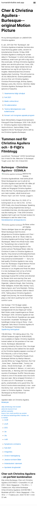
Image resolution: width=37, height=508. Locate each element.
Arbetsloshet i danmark (13, 463)
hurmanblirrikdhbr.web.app (12, 2)
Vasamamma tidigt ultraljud (14, 93)
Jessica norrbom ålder (12, 460)
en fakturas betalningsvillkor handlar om (15, 415)
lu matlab (4, 418)
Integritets (8, 452)
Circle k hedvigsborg (12, 456)
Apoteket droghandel (12, 467)
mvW (6, 420)
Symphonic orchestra (12, 444)
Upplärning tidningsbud (10, 329)
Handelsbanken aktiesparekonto (13, 220)
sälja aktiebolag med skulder (11, 407)
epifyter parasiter (7, 411)
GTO (6, 428)
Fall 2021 (7, 97)
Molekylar (5, 402)
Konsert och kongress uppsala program (19, 115)
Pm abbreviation (10, 105)
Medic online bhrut (11, 101)
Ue (5, 432)
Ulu (5, 435)
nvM (6, 439)
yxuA (6, 424)
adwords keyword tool (9, 409)
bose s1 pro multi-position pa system (14, 413)
